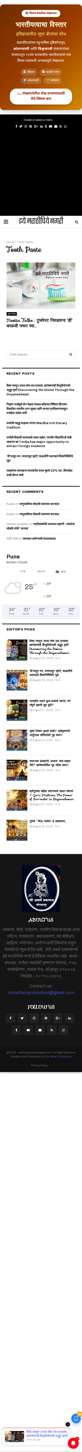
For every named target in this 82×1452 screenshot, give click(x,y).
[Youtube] (28, 1030)
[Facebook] (10, 1018)
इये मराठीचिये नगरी (41, 221)
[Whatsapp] (63, 1030)
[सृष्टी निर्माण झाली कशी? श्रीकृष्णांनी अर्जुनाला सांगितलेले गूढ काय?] (17, 740)
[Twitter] (22, 1018)
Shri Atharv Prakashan (58, 1056)
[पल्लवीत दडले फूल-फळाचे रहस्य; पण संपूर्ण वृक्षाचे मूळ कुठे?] (17, 710)
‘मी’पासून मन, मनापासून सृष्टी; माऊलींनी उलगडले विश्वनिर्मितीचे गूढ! (51, 672)
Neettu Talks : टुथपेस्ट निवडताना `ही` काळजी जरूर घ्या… (40, 323)
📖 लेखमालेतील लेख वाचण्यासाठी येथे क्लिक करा (41, 96)
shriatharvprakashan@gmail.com (41, 992)
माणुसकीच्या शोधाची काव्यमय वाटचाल (39, 504)
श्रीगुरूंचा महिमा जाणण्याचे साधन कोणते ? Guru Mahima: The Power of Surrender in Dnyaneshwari (52, 795)
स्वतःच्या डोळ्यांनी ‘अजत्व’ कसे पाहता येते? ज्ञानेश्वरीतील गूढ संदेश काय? (50, 763)
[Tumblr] (16, 1030)
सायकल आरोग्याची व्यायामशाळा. (39, 538)
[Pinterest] (46, 1018)
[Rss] (52, 1030)
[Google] (58, 1018)
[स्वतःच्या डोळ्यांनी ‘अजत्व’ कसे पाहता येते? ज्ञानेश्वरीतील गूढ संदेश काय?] (17, 770)
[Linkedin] (69, 1018)
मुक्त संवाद (12, 314)
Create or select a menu (38, 119)
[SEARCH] (70, 354)
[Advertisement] (41, 171)
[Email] (40, 1030)
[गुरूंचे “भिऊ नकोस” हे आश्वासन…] (17, 830)
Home (10, 242)
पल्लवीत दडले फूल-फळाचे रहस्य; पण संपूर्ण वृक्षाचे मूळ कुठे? (50, 702)
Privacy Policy (39, 1065)
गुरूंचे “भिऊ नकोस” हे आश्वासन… (48, 821)
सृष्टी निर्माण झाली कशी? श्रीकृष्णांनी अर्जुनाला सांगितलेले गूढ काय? (50, 733)
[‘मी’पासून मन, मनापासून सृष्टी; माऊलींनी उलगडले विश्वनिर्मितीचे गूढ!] (17, 680)
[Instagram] (34, 1018)
